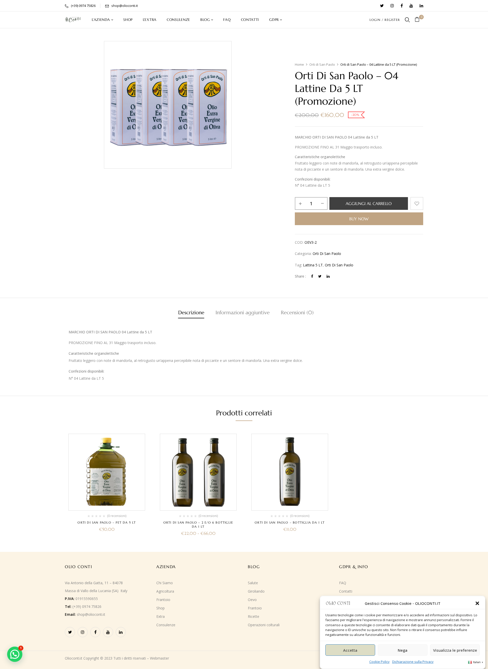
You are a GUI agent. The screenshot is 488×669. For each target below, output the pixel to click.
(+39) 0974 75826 (83, 5)
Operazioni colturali (264, 624)
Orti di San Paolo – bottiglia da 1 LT (290, 522)
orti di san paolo (339, 265)
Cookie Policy (379, 661)
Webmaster (159, 658)
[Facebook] (312, 276)
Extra (160, 616)
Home (299, 64)
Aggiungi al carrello (369, 203)
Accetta (350, 650)
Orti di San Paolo (322, 64)
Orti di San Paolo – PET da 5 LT (107, 522)
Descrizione (191, 312)
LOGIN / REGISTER (385, 20)
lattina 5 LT (313, 265)
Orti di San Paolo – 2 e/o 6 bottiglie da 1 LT (198, 524)
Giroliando (256, 591)
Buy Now (359, 218)
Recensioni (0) (297, 312)
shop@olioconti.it (124, 5)
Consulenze (165, 624)
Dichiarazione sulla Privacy (413, 661)
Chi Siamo (164, 582)
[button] (477, 603)
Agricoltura (165, 591)
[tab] (191, 313)
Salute (253, 582)
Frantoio (163, 599)
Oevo (252, 599)
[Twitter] (320, 276)
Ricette (253, 616)
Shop (160, 608)
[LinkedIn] (328, 276)
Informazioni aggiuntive (243, 312)
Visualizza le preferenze (455, 650)
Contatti (345, 591)
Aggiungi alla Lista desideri (416, 203)
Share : (300, 276)
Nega (402, 650)
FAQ (342, 582)
